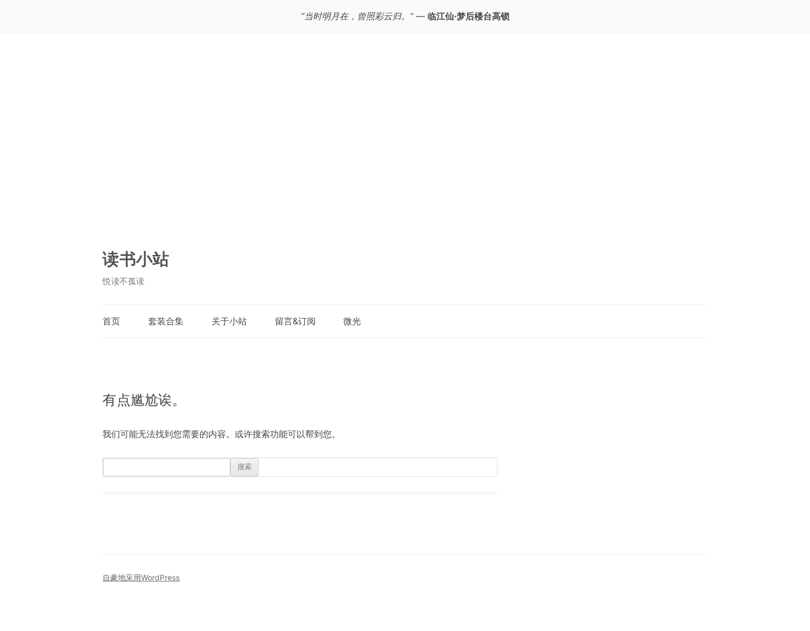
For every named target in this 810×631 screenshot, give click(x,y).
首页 (111, 321)
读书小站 (135, 259)
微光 (352, 321)
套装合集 (165, 321)
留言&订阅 (295, 321)
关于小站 (229, 321)
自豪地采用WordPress (141, 577)
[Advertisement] (404, 146)
